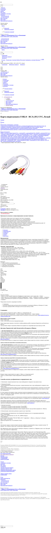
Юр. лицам (3, 465)
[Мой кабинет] (1, 66)
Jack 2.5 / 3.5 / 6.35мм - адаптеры (34, 135)
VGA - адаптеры (19, 133)
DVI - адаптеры (26, 133)
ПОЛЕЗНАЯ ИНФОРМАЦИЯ (7, 471)
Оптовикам (3, 466)
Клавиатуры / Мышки (9, 128)
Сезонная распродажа (5, 125)
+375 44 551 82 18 (5, 16)
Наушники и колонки (19, 128)
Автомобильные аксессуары (32, 125)
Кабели (12, 125)
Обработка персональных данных (8, 470)
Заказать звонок (9, 105)
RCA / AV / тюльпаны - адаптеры (19, 135)
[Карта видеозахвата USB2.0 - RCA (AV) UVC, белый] (15, 178)
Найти (2, 527)
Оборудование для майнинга (35, 129)
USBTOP (3, 188)
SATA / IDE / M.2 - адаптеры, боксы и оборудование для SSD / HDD (20, 136)
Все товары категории (6, 453)
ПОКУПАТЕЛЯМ (5, 459)
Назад (8, 98)
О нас (2, 477)
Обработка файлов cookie (6, 468)
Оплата (5, 234)
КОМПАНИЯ (4, 474)
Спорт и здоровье (22, 125)
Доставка (5, 233)
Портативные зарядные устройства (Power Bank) (18, 129)
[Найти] (2, 6)
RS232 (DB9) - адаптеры (28, 140)
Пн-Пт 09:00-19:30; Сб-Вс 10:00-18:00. (9, 36)
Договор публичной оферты (7, 467)
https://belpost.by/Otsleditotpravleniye (8, 354)
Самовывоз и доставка (6, 462)
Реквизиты (3, 479)
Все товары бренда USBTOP (7, 454)
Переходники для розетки (15, 141)
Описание (5, 230)
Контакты (3, 464)
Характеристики (7, 231)
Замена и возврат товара (6, 473)
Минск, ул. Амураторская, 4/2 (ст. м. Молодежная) (13, 35)
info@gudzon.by (45, 398)
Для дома (16, 125)
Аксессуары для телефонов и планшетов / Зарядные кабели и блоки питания (23, 126)
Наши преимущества (5, 478)
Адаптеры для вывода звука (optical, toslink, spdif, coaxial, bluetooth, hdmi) (21, 137)
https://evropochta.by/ (5, 339)
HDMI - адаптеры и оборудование (8, 133)
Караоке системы (46, 129)
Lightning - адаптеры (7, 135)
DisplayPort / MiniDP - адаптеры (37, 133)
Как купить (5, 236)
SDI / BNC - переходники (17, 140)
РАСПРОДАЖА (4, 457)
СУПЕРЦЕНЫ (4, 458)
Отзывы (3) (5, 232)
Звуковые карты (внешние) (19, 139)
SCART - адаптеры (7, 140)
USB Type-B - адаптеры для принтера (17, 134)
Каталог (2, 455)
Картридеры (27, 139)
